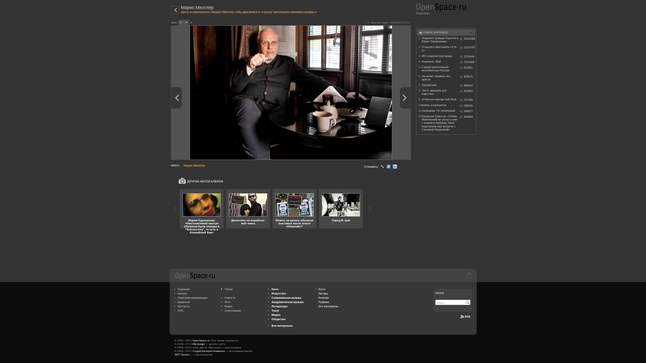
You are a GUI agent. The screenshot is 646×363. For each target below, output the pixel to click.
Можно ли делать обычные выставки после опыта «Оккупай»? (294, 223)
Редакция (184, 289)
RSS (180, 310)
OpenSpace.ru (201, 340)
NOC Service (182, 354)
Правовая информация (192, 297)
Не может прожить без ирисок (436, 78)
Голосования (233, 310)
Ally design (198, 344)
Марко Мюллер (197, 7)
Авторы (182, 293)
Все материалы (328, 306)
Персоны (422, 13)
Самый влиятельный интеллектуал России (435, 69)
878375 (468, 76)
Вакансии (184, 302)
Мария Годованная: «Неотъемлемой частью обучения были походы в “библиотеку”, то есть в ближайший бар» (202, 226)
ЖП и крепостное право (437, 55)
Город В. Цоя (341, 220)
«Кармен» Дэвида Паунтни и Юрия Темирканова (440, 40)
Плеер (229, 289)
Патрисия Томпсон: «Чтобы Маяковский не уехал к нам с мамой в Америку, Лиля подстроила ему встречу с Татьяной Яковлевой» (439, 123)
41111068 (469, 38)
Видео (228, 306)
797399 (468, 99)
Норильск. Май (431, 61)
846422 (468, 85)
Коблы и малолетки (434, 105)
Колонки (323, 297)
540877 (468, 111)
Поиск (439, 293)
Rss (467, 316)
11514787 (469, 47)
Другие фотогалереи (205, 181)
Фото (228, 302)
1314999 (469, 62)
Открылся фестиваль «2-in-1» (439, 48)
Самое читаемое (435, 32)
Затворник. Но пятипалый (438, 110)
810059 (468, 91)
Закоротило (429, 84)
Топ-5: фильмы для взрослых (434, 92)
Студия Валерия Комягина (209, 351)
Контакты (184, 306)
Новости (230, 297)
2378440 (469, 56)
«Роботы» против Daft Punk (439, 99)
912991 (468, 67)
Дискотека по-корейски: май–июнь (248, 222)
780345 (468, 105)
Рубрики (323, 302)
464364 (468, 116)
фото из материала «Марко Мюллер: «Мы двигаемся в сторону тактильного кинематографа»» (249, 12)
